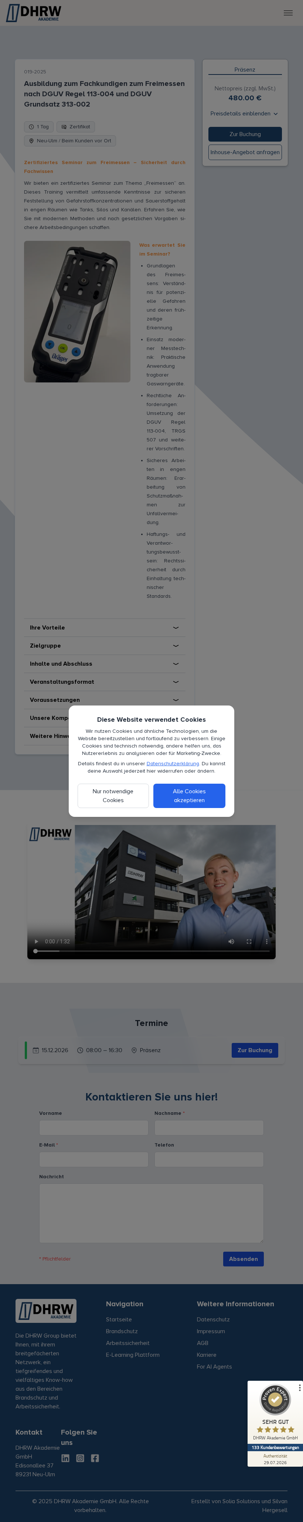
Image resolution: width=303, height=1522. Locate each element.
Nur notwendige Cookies (113, 796)
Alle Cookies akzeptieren (189, 796)
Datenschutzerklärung (173, 763)
